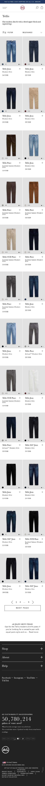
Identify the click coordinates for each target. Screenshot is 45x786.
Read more (33, 632)
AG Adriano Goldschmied (12, 765)
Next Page (22, 608)
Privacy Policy (7, 771)
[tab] (18, 64)
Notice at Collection (9, 777)
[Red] (25, 64)
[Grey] (3, 205)
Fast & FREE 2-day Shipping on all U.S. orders (22, 2)
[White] (3, 158)
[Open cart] (42, 8)
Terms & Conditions (9, 773)
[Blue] (3, 64)
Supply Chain (35, 771)
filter (10, 32)
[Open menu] (5, 8)
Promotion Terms (27, 773)
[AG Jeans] (22, 7)
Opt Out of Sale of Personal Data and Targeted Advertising (21, 768)
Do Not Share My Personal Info (13, 775)
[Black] (3, 487)
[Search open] (37, 7)
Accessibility (21, 771)
